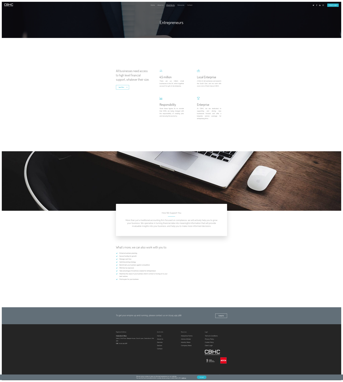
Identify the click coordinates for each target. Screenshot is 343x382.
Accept (202, 377)
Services (160, 342)
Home (159, 336)
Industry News (185, 342)
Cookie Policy (209, 342)
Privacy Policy (209, 339)
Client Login (209, 345)
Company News (186, 345)
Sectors (159, 345)
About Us (160, 339)
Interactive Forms (186, 336)
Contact (159, 349)
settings (184, 378)
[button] (122, 87)
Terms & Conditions (211, 336)
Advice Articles (186, 339)
